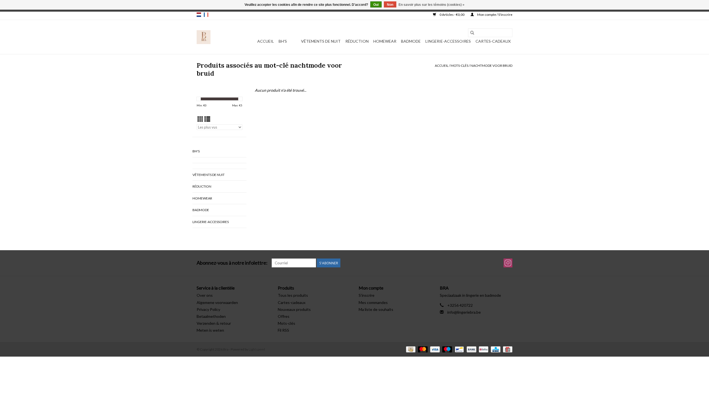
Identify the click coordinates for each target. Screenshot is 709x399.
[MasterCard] (422, 349)
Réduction (357, 41)
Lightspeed (257, 349)
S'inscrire (366, 295)
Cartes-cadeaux (493, 41)
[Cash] (410, 349)
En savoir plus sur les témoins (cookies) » (431, 5)
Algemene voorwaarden (217, 302)
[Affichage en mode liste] (207, 119)
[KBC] (495, 349)
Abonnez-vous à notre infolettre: (232, 263)
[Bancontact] (458, 349)
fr (206, 14)
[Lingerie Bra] (203, 37)
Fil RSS (283, 330)
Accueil (265, 41)
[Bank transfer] (471, 349)
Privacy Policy (208, 309)
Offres (283, 316)
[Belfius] (483, 349)
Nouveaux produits (294, 309)
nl (199, 14)
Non (390, 5)
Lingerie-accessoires (448, 41)
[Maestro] (446, 349)
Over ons (205, 295)
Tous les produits (293, 295)
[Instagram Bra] (508, 263)
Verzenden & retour (214, 323)
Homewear (384, 41)
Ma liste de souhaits (376, 309)
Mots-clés (459, 65)
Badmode (411, 41)
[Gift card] (506, 349)
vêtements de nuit (321, 41)
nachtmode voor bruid (491, 65)
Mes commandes (373, 302)
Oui (376, 5)
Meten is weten (210, 330)
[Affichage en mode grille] (200, 119)
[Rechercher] (472, 32)
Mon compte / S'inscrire (494, 14)
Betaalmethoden (211, 316)
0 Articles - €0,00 (452, 14)
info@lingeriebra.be (464, 312)
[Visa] (434, 349)
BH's (283, 41)
